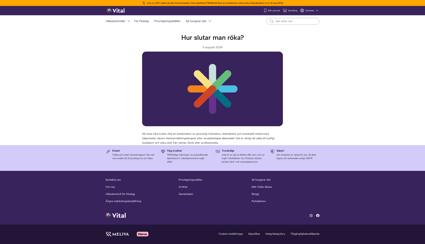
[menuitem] (118, 21)
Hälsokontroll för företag (120, 194)
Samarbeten (186, 194)
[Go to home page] (116, 215)
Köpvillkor (254, 233)
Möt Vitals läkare (262, 186)
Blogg (255, 194)
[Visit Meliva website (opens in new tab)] (117, 234)
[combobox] (292, 21)
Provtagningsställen (191, 179)
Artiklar (183, 186)
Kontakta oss (113, 179)
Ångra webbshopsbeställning (123, 201)
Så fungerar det (261, 179)
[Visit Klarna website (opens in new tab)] (142, 234)
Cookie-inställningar (231, 233)
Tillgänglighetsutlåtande (305, 233)
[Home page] (116, 10)
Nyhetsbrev (259, 201)
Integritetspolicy (275, 233)
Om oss (110, 186)
